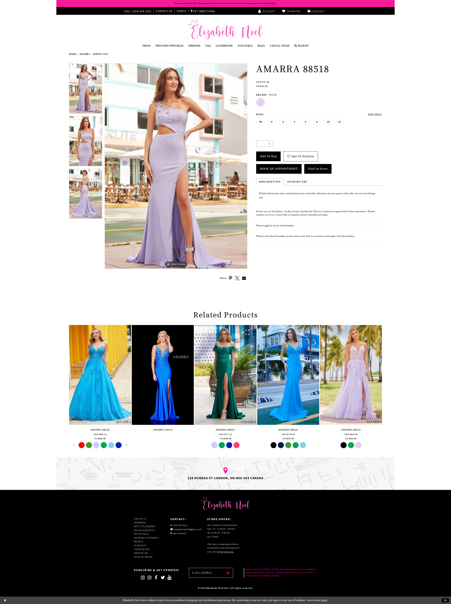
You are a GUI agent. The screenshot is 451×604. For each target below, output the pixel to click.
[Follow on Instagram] (142, 577)
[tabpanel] (85, 89)
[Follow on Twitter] (162, 577)
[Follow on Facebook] (156, 577)
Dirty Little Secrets (144, 526)
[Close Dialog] (5, 600)
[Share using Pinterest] (230, 278)
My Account (140, 545)
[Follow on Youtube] (169, 577)
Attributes (297, 181)
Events (182, 11)
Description (270, 181)
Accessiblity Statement (146, 537)
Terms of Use (141, 553)
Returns (138, 541)
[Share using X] (237, 278)
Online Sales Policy (144, 530)
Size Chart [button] (375, 114)
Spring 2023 (100, 54)
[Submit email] (228, 573)
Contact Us (164, 11)
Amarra (84, 54)
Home (72, 54)
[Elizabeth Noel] (225, 29)
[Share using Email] (244, 278)
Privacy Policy (141, 534)
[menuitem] (138, 11)
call (266, 225)
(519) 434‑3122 (226, 551)
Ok (445, 600)
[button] (316, 11)
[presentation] (100, 375)
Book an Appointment (279, 169)
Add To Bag (268, 156)
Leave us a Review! (143, 557)
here (324, 600)
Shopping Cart (142, 549)
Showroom (140, 522)
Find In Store (318, 169)
